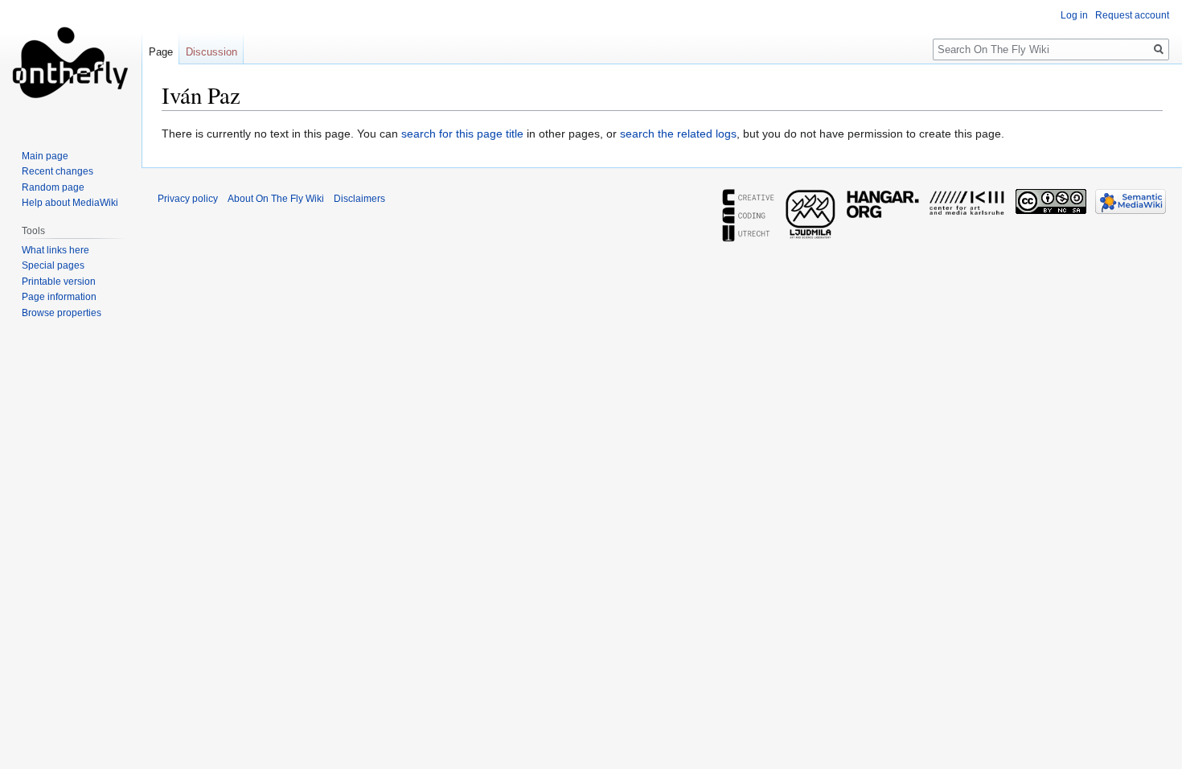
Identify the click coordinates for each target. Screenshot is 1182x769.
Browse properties (61, 313)
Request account (1132, 15)
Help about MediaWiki (70, 202)
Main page (45, 156)
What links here (55, 250)
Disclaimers (359, 198)
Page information (59, 296)
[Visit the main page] (70, 64)
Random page (53, 187)
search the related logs (678, 133)
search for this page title (462, 133)
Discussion (211, 52)
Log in (1074, 15)
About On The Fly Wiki (276, 198)
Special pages (53, 265)
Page (161, 52)
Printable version (59, 281)
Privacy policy (188, 198)
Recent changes (57, 171)
